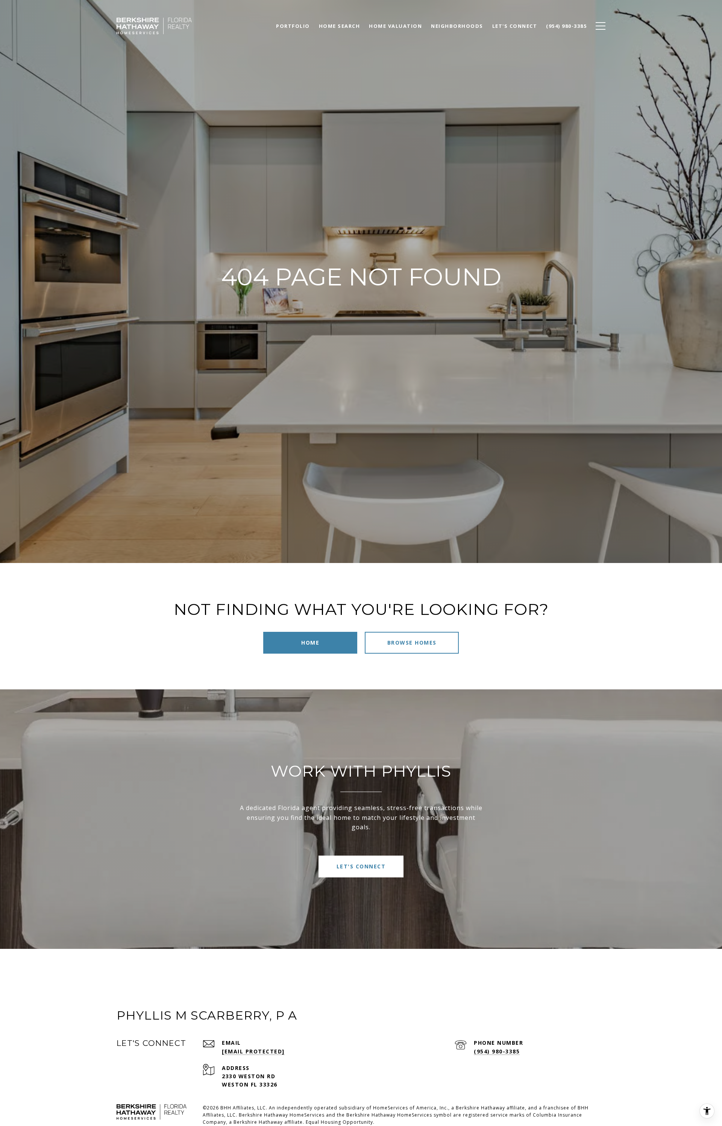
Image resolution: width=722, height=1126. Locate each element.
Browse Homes (412, 642)
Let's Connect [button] (361, 866)
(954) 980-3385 (497, 1051)
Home (310, 642)
